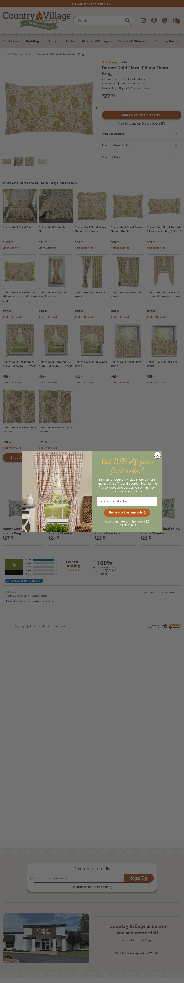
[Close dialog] (157, 455)
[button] (127, 512)
